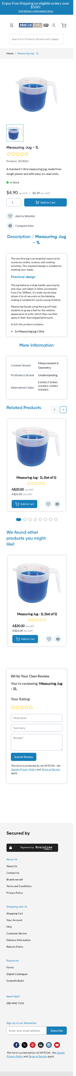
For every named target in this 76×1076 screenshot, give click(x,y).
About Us (11, 866)
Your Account (14, 920)
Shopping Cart (14, 913)
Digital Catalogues (16, 974)
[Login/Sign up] (54, 25)
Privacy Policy (14, 892)
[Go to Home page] (34, 25)
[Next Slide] (63, 409)
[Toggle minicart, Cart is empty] (62, 25)
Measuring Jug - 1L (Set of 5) (36, 477)
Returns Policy (14, 946)
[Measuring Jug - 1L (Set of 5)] (36, 446)
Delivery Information (18, 940)
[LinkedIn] (41, 1045)
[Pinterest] (33, 1045)
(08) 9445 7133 (15, 1003)
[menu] (12, 25)
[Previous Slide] (54, 409)
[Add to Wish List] (10, 216)
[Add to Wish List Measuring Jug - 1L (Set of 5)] (48, 504)
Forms (10, 967)
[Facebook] (16, 1045)
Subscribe (57, 1030)
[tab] (18, 519)
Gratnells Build (15, 980)
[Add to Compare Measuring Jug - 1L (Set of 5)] (57, 504)
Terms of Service (50, 769)
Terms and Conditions (19, 886)
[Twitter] (24, 1045)
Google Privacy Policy (23, 769)
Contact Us (12, 872)
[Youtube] (57, 1045)
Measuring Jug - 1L (28, 53)
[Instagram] (49, 1045)
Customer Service (16, 933)
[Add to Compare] (10, 225)
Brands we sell (14, 879)
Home (9, 53)
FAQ (9, 926)
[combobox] (36, 39)
